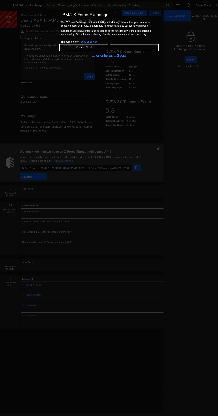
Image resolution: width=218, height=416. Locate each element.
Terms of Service (88, 41)
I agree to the (81, 41)
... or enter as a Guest (109, 55)
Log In (134, 47)
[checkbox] (62, 42)
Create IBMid (84, 47)
